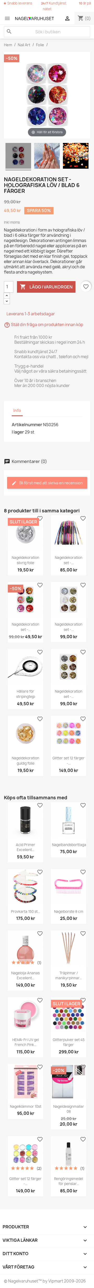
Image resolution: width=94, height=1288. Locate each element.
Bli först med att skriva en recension (51, 482)
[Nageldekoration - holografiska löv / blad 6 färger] (18, 156)
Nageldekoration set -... (68, 560)
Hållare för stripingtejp (25, 694)
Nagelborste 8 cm (68, 911)
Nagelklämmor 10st (25, 1106)
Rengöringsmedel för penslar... (68, 1181)
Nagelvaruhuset (22, 1281)
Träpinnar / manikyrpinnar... (68, 976)
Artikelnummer (27, 424)
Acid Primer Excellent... (25, 847)
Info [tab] (17, 410)
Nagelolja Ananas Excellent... (25, 976)
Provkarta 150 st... (25, 911)
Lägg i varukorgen (46, 287)
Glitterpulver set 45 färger (69, 1042)
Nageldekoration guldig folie (25, 761)
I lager (18, 432)
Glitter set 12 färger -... (68, 761)
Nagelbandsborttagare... (72, 844)
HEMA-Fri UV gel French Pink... (25, 1042)
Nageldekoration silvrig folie (25, 560)
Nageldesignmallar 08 (68, 1109)
